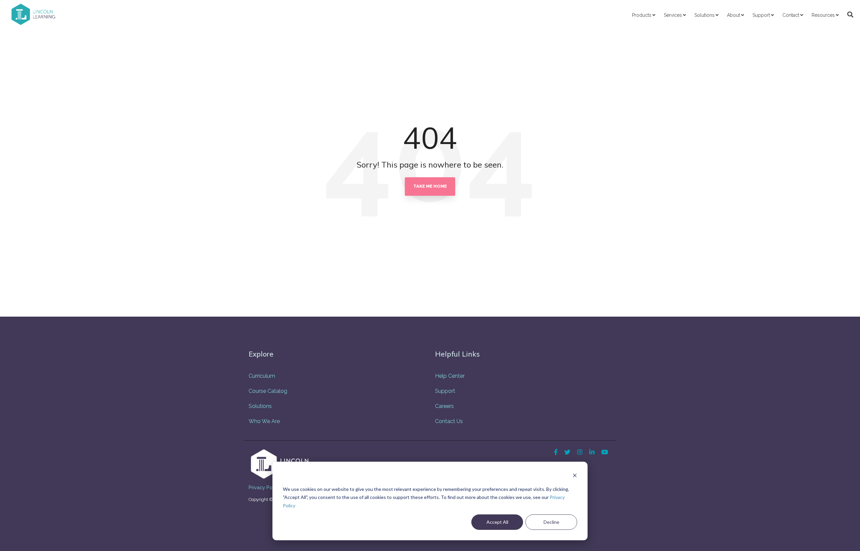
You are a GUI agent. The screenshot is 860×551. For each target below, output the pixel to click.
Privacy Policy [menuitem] (264, 487)
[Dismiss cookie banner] (574, 476)
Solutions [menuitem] (260, 406)
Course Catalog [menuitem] (268, 391)
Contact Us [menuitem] (449, 421)
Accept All (497, 522)
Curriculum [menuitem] (262, 376)
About (733, 15)
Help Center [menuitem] (450, 376)
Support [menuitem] (445, 391)
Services (673, 15)
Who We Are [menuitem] (264, 421)
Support (761, 15)
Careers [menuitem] (444, 406)
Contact (790, 15)
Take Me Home (430, 186)
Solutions (704, 15)
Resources (823, 15)
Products (641, 15)
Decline (551, 522)
